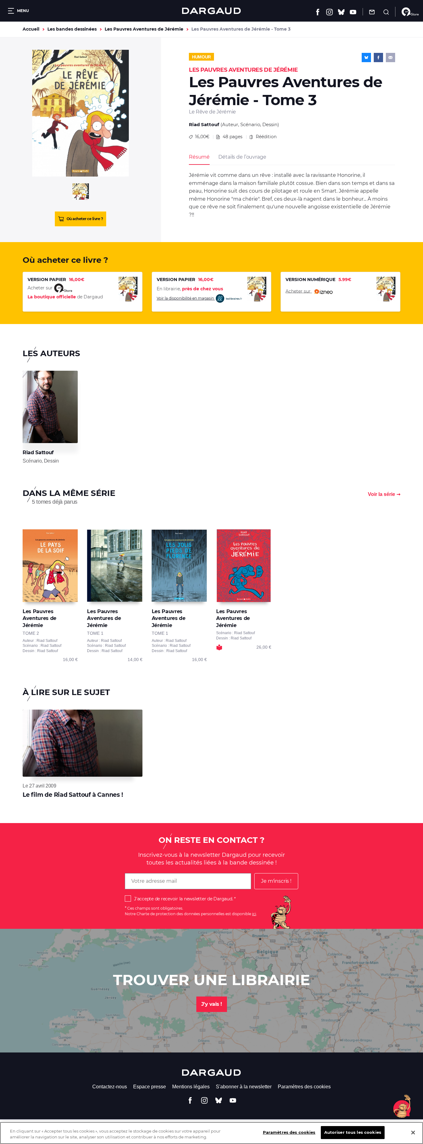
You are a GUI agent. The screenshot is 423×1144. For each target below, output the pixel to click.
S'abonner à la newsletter (244, 1086)
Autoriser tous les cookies (352, 1132)
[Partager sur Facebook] (378, 57)
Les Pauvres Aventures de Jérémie (144, 29)
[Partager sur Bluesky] (366, 57)
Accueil (31, 29)
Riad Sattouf (204, 124)
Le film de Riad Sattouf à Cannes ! (73, 794)
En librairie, (190, 289)
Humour (201, 56)
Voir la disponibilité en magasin (186, 298)
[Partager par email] (390, 57)
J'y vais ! (211, 1004)
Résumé (199, 157)
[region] (211, 1133)
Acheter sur (299, 291)
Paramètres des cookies (304, 1086)
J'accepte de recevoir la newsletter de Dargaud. (183, 899)
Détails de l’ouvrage (242, 157)
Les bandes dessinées (72, 29)
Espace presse (149, 1086)
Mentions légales (191, 1086)
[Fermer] (413, 1132)
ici (254, 913)
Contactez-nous (109, 1086)
